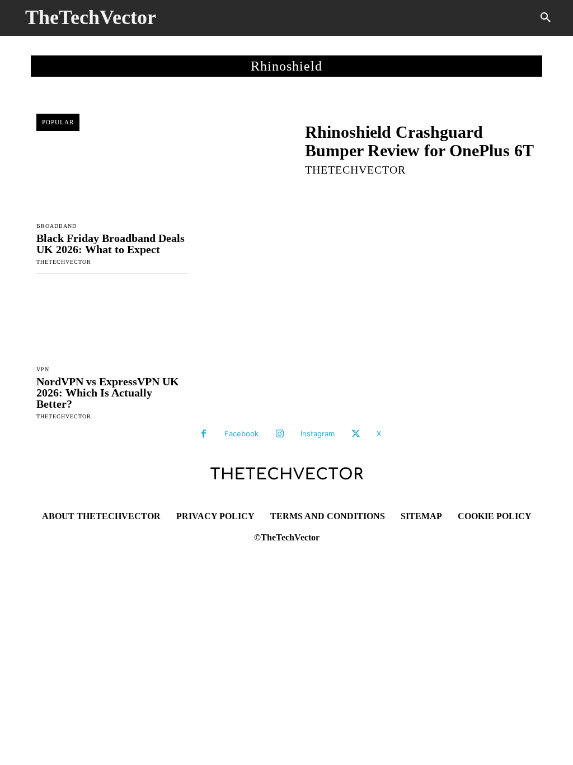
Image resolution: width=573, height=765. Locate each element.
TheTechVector (63, 262)
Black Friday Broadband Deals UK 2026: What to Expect (110, 243)
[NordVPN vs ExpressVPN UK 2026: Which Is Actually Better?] (112, 322)
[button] (545, 17)
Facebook (241, 433)
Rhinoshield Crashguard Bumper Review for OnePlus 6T (419, 141)
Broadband (56, 226)
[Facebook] (203, 434)
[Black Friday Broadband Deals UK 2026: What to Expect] (112, 178)
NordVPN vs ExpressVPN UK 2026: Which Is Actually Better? (107, 392)
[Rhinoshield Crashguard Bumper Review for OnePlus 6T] (246, 148)
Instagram (317, 433)
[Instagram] (280, 434)
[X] (356, 434)
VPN (42, 369)
